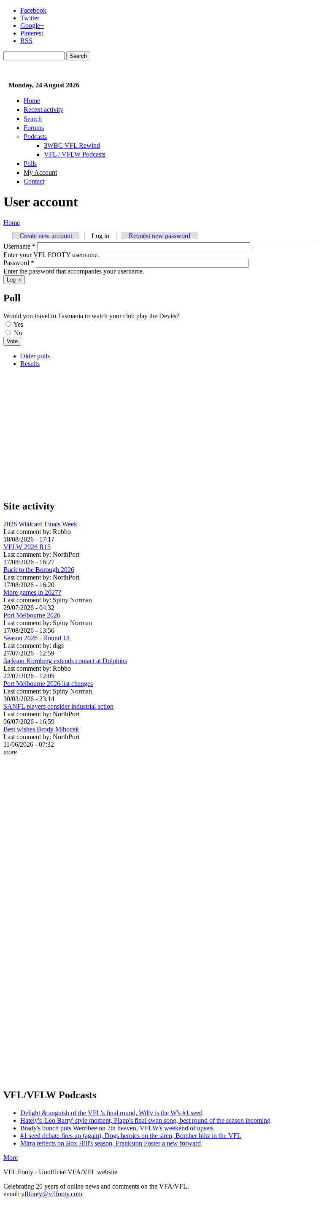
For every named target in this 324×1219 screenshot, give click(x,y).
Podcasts (35, 136)
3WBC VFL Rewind (72, 145)
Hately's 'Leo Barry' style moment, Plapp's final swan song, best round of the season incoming (145, 1120)
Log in (104, 235)
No (18, 332)
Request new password (159, 235)
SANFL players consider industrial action (58, 706)
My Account (40, 172)
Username (19, 246)
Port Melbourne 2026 (31, 615)
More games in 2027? (32, 592)
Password (18, 262)
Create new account (45, 235)
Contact (34, 181)
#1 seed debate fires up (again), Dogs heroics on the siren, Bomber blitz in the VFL (130, 1135)
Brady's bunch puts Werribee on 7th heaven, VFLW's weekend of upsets (116, 1128)
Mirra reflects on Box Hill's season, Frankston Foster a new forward (110, 1143)
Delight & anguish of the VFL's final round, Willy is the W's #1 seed (111, 1112)
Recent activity (43, 109)
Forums (34, 127)
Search (33, 118)
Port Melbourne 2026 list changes (48, 683)
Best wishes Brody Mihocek (41, 729)
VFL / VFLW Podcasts (74, 154)
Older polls (35, 356)
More (10, 1157)
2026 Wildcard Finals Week (40, 524)
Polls (30, 163)
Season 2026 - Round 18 (36, 638)
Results (30, 363)
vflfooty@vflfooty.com (51, 1193)
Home (32, 100)
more (10, 752)
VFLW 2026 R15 (27, 546)
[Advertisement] (162, 433)
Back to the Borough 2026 (38, 569)
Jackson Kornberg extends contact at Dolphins (65, 660)
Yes (18, 324)
